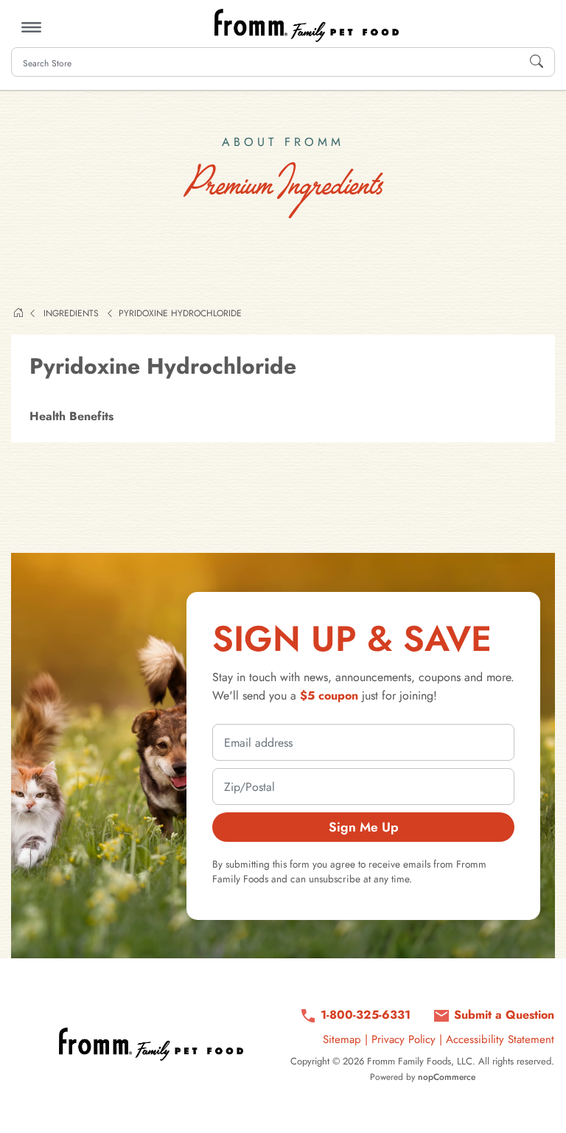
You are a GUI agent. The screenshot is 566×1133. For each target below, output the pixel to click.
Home (18, 312)
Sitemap (342, 1039)
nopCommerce (446, 1077)
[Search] (536, 61)
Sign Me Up (364, 827)
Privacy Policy (403, 1039)
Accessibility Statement (500, 1039)
